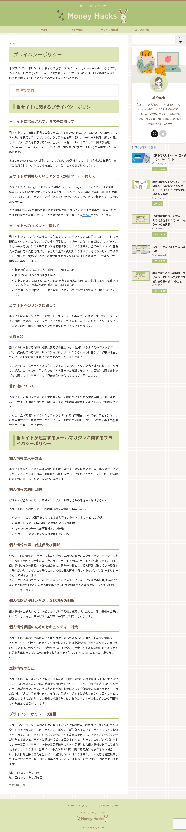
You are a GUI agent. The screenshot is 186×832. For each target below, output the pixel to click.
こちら (86, 215)
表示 (30, 90)
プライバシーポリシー (107, 805)
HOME (44, 29)
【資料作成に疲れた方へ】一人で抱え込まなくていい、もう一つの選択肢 (168, 220)
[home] (163, 133)
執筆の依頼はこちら (144, 147)
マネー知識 (77, 29)
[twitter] (154, 133)
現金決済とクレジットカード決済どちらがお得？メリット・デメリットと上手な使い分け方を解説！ (168, 188)
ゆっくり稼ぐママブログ (93, 812)
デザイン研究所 (109, 29)
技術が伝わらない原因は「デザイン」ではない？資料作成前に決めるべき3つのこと (168, 277)
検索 (180, 39)
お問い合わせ (142, 29)
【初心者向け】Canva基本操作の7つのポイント (169, 157)
